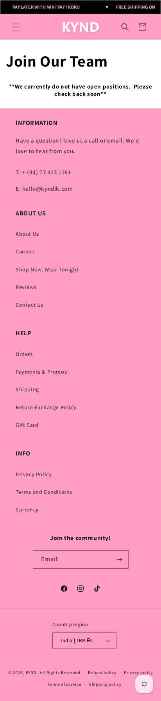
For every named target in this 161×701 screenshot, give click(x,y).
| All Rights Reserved (59, 672)
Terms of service (64, 684)
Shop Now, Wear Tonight (47, 269)
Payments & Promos (41, 371)
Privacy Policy (34, 474)
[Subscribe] (119, 559)
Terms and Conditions (44, 491)
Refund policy (102, 672)
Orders (24, 354)
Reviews (26, 287)
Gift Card (27, 424)
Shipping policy (105, 684)
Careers (25, 251)
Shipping (27, 389)
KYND (32, 672)
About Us (27, 233)
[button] (15, 27)
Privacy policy (138, 672)
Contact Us (29, 304)
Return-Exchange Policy (46, 407)
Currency (27, 509)
